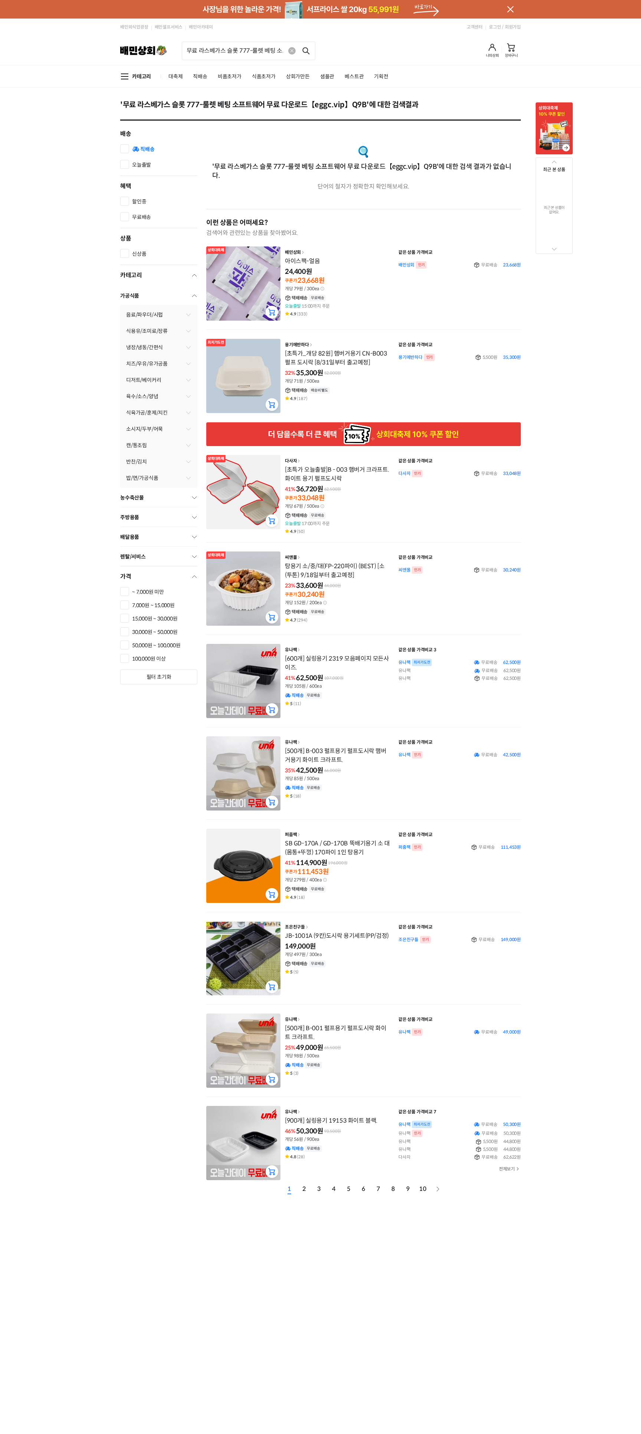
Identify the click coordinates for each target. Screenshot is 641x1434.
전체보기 (507, 1169)
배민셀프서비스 (169, 27)
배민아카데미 (201, 27)
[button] (492, 50)
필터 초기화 (159, 677)
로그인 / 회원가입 (505, 27)
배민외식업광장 (134, 27)
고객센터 (475, 27)
